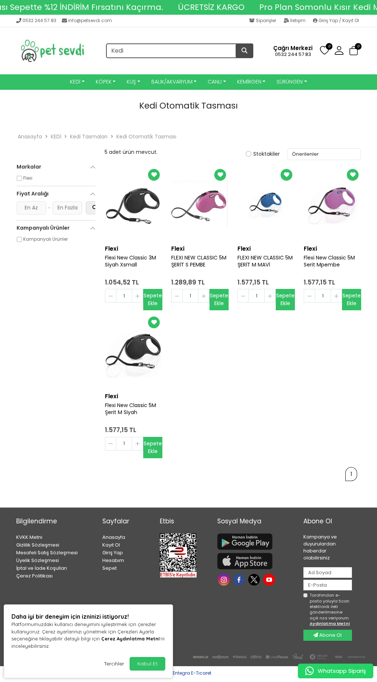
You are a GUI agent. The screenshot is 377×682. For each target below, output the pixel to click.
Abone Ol (330, 635)
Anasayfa (30, 136)
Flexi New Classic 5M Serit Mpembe (329, 261)
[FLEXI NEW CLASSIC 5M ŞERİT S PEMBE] (199, 204)
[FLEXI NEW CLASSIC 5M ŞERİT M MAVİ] (265, 204)
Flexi (111, 248)
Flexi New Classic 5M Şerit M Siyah (130, 409)
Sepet (109, 568)
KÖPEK (104, 81)
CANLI (215, 81)
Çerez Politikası (34, 575)
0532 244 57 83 (39, 20)
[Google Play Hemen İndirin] (256, 541)
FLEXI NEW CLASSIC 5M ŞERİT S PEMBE (198, 261)
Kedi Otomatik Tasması (146, 136)
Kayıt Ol (111, 544)
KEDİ (75, 81)
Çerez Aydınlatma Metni (130, 639)
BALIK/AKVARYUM (172, 81)
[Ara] (244, 50)
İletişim (298, 20)
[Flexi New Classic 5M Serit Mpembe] (332, 204)
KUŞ (131, 81)
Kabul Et (147, 663)
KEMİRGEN (249, 81)
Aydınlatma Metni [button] (330, 623)
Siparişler (266, 20)
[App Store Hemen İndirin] (256, 561)
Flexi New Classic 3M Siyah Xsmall (130, 261)
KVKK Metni (29, 537)
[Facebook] (239, 579)
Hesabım (113, 560)
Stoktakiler (266, 154)
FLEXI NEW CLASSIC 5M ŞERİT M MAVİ (265, 261)
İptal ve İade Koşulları (41, 568)
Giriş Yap (112, 552)
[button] (353, 51)
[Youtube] (270, 579)
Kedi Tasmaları (89, 136)
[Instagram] (224, 579)
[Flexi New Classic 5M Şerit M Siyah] (133, 351)
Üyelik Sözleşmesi (37, 560)
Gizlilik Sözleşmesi (37, 544)
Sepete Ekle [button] (153, 299)
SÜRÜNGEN (289, 81)
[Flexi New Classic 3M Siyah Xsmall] (133, 204)
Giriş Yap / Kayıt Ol (338, 20)
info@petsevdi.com (90, 20)
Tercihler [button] (114, 663)
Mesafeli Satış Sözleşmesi (47, 552)
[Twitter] (255, 579)
